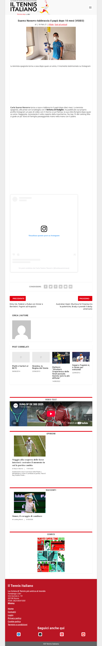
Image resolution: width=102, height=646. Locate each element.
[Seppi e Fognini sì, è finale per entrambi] (81, 357)
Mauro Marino (18, 468)
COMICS (51, 534)
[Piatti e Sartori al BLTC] (21, 357)
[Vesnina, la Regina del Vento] (41, 357)
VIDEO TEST (51, 399)
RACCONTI (51, 490)
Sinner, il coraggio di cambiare (27, 516)
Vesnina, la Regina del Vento (40, 367)
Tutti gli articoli (60, 24)
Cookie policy (14, 621)
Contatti (12, 611)
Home (11, 608)
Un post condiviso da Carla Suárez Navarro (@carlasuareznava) (44, 268)
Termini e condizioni (17, 624)
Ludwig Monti (18, 519)
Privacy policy (14, 618)
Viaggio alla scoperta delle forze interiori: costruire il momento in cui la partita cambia (28, 462)
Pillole (51, 24)
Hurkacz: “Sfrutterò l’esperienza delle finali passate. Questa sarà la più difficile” (61, 372)
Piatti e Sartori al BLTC (20, 367)
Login (10, 615)
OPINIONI (51, 433)
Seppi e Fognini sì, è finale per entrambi (81, 367)
